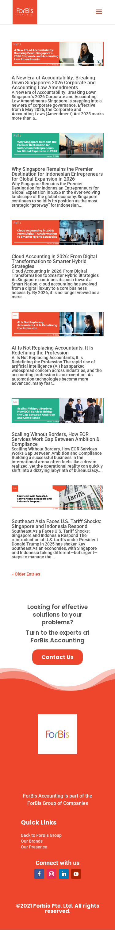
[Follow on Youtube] (76, 874)
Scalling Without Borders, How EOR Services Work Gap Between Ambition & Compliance (55, 439)
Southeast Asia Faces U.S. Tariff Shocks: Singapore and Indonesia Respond (56, 524)
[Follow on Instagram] (51, 874)
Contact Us (57, 657)
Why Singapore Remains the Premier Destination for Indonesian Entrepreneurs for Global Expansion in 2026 (57, 174)
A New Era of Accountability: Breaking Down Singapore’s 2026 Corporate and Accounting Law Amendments (54, 82)
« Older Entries (26, 574)
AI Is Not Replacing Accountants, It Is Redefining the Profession (52, 350)
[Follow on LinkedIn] (64, 874)
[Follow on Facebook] (39, 874)
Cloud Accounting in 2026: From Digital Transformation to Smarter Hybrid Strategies (54, 261)
